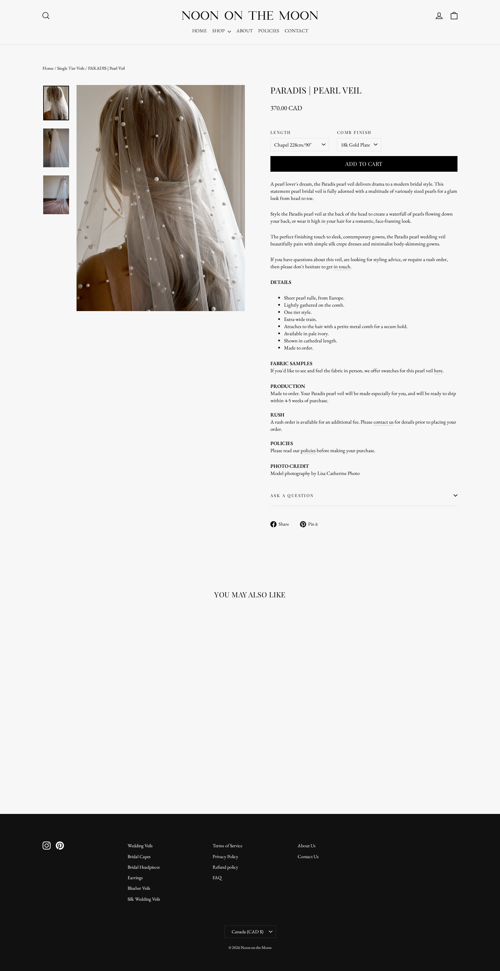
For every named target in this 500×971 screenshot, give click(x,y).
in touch (342, 266)
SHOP (219, 31)
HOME (199, 31)
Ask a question (292, 495)
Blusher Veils (139, 888)
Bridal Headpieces (144, 867)
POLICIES (268, 31)
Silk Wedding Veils (144, 899)
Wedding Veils (140, 845)
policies (309, 450)
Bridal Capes (139, 856)
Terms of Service (227, 845)
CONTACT (296, 31)
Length (280, 132)
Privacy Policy (225, 856)
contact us (383, 422)
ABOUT (244, 31)
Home (48, 68)
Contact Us (308, 856)
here (438, 370)
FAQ (217, 877)
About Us (307, 845)
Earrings (135, 877)
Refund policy (225, 867)
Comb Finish (354, 132)
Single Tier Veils (70, 68)
